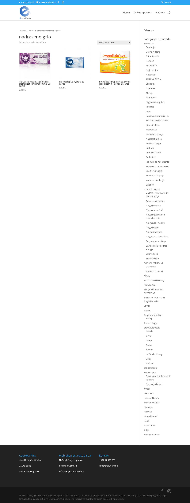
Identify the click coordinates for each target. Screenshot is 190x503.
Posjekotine (151, 65)
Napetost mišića (154, 138)
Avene (149, 345)
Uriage (149, 340)
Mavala (149, 331)
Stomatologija (150, 323)
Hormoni (150, 60)
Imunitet (150, 106)
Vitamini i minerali (154, 271)
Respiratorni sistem (153, 315)
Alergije (149, 93)
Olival (148, 335)
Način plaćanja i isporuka (71, 460)
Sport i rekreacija (154, 170)
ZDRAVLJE (148, 43)
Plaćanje (160, 12)
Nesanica (150, 74)
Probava (150, 148)
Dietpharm (149, 393)
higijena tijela (152, 70)
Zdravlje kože (152, 258)
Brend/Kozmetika (152, 327)
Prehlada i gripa (153, 143)
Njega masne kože (155, 210)
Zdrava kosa (152, 253)
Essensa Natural (151, 398)
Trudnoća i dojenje (155, 175)
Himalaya (148, 407)
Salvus (147, 305)
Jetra (148, 111)
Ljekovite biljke (153, 125)
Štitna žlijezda (152, 56)
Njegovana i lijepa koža (157, 236)
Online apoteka (143, 12)
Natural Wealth (151, 416)
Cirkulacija (151, 83)
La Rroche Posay (154, 354)
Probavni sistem (153, 152)
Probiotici (150, 157)
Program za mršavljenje (157, 161)
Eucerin (149, 349)
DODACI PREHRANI (153, 263)
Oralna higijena (153, 51)
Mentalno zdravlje (154, 134)
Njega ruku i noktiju (155, 222)
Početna (22, 30)
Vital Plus (150, 363)
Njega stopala (152, 227)
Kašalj (149, 318)
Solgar (147, 430)
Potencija (150, 47)
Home (126, 12)
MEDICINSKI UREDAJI (154, 280)
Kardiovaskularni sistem (157, 116)
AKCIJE (147, 275)
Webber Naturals (152, 434)
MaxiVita (148, 411)
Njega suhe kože (154, 232)
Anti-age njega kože (155, 201)
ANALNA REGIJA (154, 79)
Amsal (147, 388)
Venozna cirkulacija (155, 180)
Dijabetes (150, 88)
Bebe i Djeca (150, 372)
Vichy (148, 358)
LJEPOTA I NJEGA (152, 189)
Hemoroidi (151, 97)
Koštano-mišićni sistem (157, 120)
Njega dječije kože (155, 384)
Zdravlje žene (150, 285)
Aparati (147, 310)
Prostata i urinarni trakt (157, 166)
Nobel (146, 420)
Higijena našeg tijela (155, 102)
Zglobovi (150, 184)
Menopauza (151, 129)
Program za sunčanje (156, 241)
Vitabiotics (151, 266)
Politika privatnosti (68, 465)
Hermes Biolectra (152, 402)
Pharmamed (150, 425)
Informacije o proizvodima (71, 471)
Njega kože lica (153, 205)
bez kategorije (150, 367)
